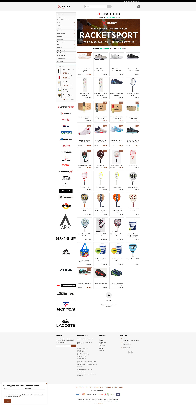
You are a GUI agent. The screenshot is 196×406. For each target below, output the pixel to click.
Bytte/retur (101, 344)
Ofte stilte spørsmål (117, 387)
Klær (58, 44)
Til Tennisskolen (61, 55)
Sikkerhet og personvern (96, 387)
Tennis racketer (61, 33)
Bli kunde (101, 340)
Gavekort (101, 347)
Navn (5, 388)
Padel (58, 22)
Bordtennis (59, 31)
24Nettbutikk (101, 403)
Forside (100, 339)
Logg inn (101, 348)
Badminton (59, 25)
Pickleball (59, 28)
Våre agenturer (102, 342)
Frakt (76, 387)
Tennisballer (60, 36)
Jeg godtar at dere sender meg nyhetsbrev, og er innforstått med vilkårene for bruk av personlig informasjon (23, 395)
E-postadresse (28, 388)
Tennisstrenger (60, 42)
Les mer (116, 401)
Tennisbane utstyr (61, 53)
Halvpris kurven (61, 17)
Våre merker (60, 61)
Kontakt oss (101, 350)
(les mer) (21, 396)
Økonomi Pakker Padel (62, 20)
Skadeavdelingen (61, 58)
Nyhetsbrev (108, 387)
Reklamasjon (102, 345)
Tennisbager (60, 39)
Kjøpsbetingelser (83, 387)
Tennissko (59, 47)
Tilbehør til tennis (61, 50)
